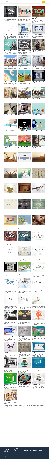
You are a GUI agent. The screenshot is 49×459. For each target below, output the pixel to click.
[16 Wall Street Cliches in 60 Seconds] (24, 49)
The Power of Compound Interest (23, 320)
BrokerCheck (41, 450)
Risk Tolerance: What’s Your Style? (24, 130)
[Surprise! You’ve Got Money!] (24, 162)
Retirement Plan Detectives (8, 98)
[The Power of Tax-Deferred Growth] (24, 383)
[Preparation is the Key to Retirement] (10, 80)
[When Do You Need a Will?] (38, 335)
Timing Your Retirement (22, 81)
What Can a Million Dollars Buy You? (10, 368)
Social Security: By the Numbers (37, 34)
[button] (24, 2)
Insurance (15, 452)
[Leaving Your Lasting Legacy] (38, 97)
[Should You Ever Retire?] (10, 33)
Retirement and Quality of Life (37, 114)
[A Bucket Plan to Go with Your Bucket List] (24, 303)
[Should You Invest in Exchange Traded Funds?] (38, 319)
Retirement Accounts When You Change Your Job (37, 51)
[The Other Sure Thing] (10, 49)
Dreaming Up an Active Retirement (38, 130)
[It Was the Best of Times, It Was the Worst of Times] (24, 193)
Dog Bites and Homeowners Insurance (10, 114)
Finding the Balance (21, 114)
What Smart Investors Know (8, 320)
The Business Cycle (35, 288)
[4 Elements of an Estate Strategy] (10, 129)
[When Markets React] (10, 16)
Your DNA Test (20, 368)
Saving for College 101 (36, 179)
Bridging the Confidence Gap (9, 179)
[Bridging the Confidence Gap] (10, 178)
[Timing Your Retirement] (24, 80)
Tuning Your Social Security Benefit (24, 179)
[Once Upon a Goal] (10, 162)
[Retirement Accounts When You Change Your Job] (38, 49)
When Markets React (7, 17)
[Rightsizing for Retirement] (38, 367)
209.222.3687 (8, 449)
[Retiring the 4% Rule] (24, 335)
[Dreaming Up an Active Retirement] (38, 129)
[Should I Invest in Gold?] (24, 351)
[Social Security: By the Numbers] (38, 33)
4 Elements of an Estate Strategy (9, 130)
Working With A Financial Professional (24, 98)
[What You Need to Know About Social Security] (38, 80)
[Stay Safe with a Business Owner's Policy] (24, 145)
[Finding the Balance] (24, 113)
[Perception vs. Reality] (38, 383)
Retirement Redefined (21, 210)
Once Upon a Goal (7, 163)
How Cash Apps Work (21, 66)
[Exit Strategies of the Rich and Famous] (10, 383)
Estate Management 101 (36, 352)
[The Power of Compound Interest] (24, 319)
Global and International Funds (9, 288)
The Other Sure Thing (7, 50)
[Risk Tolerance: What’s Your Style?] (24, 129)
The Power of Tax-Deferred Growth (24, 384)
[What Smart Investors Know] (10, 319)
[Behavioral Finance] (24, 16)
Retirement (15, 449)
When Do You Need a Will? (36, 336)
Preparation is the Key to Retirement (10, 81)
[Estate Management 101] (38, 351)
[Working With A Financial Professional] (24, 97)
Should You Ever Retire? (8, 34)
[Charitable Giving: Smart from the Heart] (10, 351)
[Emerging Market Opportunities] (24, 33)
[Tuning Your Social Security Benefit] (24, 178)
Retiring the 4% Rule (21, 336)
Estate (15, 451)
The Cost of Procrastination (36, 194)
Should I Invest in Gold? (22, 352)
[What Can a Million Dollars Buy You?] (10, 367)
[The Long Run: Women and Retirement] (38, 145)
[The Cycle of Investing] (10, 399)
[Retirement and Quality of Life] (38, 113)
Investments (34, 210)
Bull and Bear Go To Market (8, 66)
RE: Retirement (34, 163)
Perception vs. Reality (36, 384)
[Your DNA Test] (24, 367)
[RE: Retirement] (38, 162)
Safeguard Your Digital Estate (37, 304)
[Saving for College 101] (38, 178)
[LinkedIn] (5, 456)
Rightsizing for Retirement (36, 368)
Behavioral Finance (21, 17)
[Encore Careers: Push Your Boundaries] (10, 145)
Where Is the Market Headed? (9, 336)
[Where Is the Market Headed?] (10, 335)
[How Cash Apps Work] (24, 65)
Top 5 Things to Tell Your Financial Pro (38, 66)
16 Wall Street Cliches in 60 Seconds (24, 50)
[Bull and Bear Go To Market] (10, 65)
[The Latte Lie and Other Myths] (10, 193)
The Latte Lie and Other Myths (9, 194)
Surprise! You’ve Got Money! (23, 163)
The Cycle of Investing (7, 400)
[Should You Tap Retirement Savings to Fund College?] (38, 16)
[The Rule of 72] (10, 303)
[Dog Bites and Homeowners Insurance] (10, 113)
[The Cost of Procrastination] (38, 193)
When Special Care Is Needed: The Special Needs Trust (10, 211)
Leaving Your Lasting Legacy (37, 98)
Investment (15, 450)
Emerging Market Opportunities (23, 34)
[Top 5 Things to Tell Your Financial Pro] (38, 65)
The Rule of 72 (6, 304)
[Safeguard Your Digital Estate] (38, 303)
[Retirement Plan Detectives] (10, 97)
